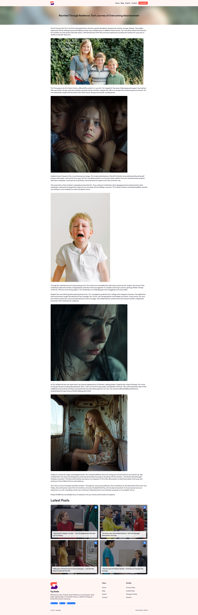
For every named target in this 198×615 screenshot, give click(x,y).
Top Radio (54, 591)
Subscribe (143, 3)
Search (104, 594)
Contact (104, 597)
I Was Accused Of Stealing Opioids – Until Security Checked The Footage (122, 570)
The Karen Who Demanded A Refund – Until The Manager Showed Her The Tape (121, 534)
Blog (103, 591)
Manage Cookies (131, 594)
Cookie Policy (130, 591)
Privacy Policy (130, 587)
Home (104, 587)
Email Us (129, 597)
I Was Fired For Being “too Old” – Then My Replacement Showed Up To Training (74, 534)
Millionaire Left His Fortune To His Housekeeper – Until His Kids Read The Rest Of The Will (73, 570)
